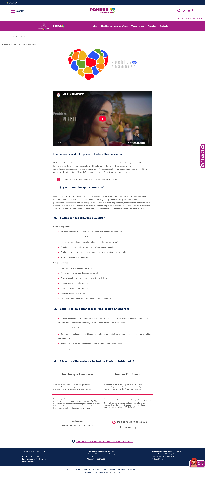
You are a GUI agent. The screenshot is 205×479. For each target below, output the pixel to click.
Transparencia (137, 26)
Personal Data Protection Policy (163, 456)
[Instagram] (202, 155)
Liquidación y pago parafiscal (114, 26)
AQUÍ (201, 18)
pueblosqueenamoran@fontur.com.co (77, 425)
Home (10, 37)
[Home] (102, 10)
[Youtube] (202, 159)
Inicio (95, 26)
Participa (152, 26)
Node (18, 37)
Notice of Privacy (158, 459)
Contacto (164, 26)
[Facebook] (202, 145)
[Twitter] (202, 150)
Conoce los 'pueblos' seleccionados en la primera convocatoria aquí (89, 179)
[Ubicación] (202, 164)
